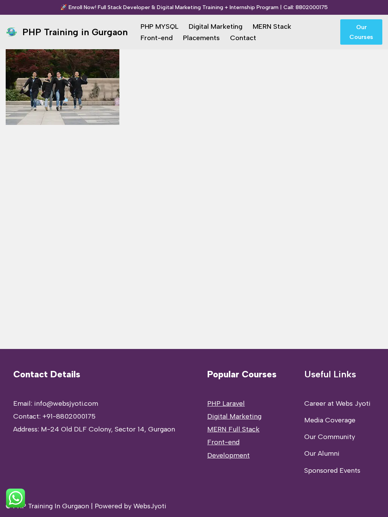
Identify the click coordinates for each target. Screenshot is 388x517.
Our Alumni (322, 453)
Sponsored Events (332, 470)
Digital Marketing (215, 26)
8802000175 (312, 7)
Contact (243, 38)
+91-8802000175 (68, 416)
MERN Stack (272, 26)
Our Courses (361, 31)
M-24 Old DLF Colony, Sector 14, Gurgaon (108, 429)
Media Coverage (329, 420)
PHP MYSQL (159, 26)
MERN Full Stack (233, 429)
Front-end (157, 38)
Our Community (329, 437)
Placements (201, 38)
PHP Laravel (226, 403)
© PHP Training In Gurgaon (47, 506)
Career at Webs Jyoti (337, 403)
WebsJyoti (149, 506)
